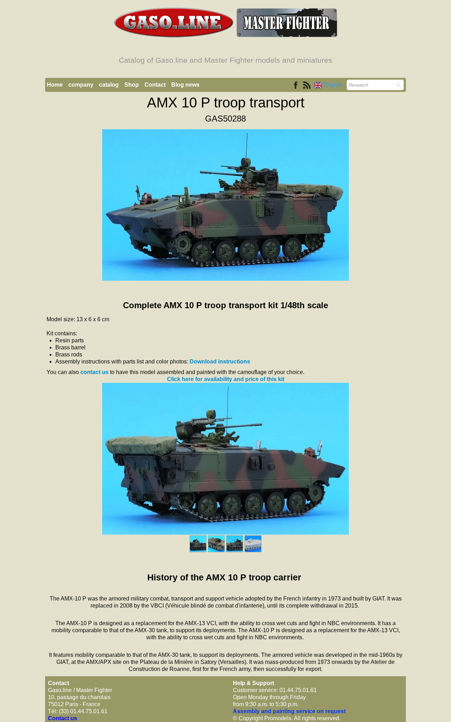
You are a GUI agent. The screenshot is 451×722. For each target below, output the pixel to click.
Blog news (185, 85)
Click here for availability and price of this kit (225, 379)
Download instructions (220, 362)
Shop (131, 85)
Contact (155, 85)
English (333, 85)
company (80, 85)
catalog (109, 85)
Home (55, 85)
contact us (94, 372)
